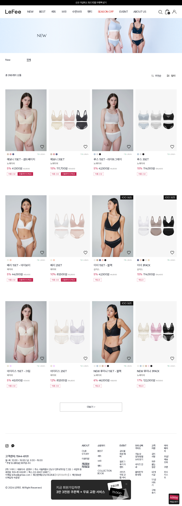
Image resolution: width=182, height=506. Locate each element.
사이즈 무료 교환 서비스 (123, 476)
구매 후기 (153, 491)
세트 (53, 11)
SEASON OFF (106, 11)
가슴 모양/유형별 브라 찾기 (139, 457)
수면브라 (77, 11)
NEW (30, 11)
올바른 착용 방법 (139, 473)
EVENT (123, 11)
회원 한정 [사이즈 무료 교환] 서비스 (91, 2)
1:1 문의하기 (154, 482)
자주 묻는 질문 (153, 464)
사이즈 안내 (139, 466)
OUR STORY (85, 452)
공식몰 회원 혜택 (123, 454)
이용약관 (85, 458)
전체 (29, 59)
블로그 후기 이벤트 (123, 464)
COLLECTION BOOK (105, 472)
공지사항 (153, 455)
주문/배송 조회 (166, 459)
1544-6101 (22, 456)
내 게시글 (154, 473)
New (7, 59)
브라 (64, 11)
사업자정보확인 (61, 475)
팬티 (89, 11)
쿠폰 (166, 467)
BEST (42, 11)
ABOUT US (139, 11)
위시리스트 (166, 475)
